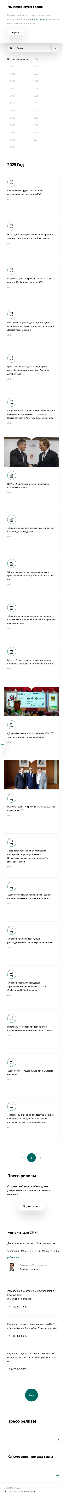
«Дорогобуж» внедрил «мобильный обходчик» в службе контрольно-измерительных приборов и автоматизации (31, 621)
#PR (9, 199)
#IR (8, 287)
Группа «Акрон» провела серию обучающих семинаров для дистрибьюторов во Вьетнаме (31, 679)
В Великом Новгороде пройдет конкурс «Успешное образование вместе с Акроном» (31, 1031)
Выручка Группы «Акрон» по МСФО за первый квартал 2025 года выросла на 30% (31, 283)
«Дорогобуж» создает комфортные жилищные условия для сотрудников (31, 533)
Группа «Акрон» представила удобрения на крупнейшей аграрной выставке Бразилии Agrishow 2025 (31, 371)
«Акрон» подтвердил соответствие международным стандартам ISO (31, 195)
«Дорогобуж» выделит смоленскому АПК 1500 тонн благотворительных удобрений (31, 752)
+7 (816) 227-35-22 (17, 1306)
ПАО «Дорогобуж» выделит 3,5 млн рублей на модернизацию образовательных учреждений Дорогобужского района (31, 327)
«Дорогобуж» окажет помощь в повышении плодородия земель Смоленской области (31, 899)
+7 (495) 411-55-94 (28, 1251)
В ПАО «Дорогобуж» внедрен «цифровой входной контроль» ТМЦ (31, 489)
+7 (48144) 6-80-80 (17, 1336)
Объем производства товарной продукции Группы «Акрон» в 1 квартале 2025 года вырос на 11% (31, 577)
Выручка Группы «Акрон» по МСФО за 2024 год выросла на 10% (31, 811)
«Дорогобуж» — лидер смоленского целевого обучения (31, 1076)
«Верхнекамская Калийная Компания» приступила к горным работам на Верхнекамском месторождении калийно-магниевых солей (31, 855)
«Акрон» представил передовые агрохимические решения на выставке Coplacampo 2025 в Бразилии (31, 987)
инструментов (39, 19)
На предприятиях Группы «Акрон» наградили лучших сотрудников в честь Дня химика (31, 239)
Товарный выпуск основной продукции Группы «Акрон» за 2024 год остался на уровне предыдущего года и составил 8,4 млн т (31, 1120)
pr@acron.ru (13, 1257)
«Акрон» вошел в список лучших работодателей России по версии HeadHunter (31, 943)
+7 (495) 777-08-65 (49, 1251)
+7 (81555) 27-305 (17, 1369)
